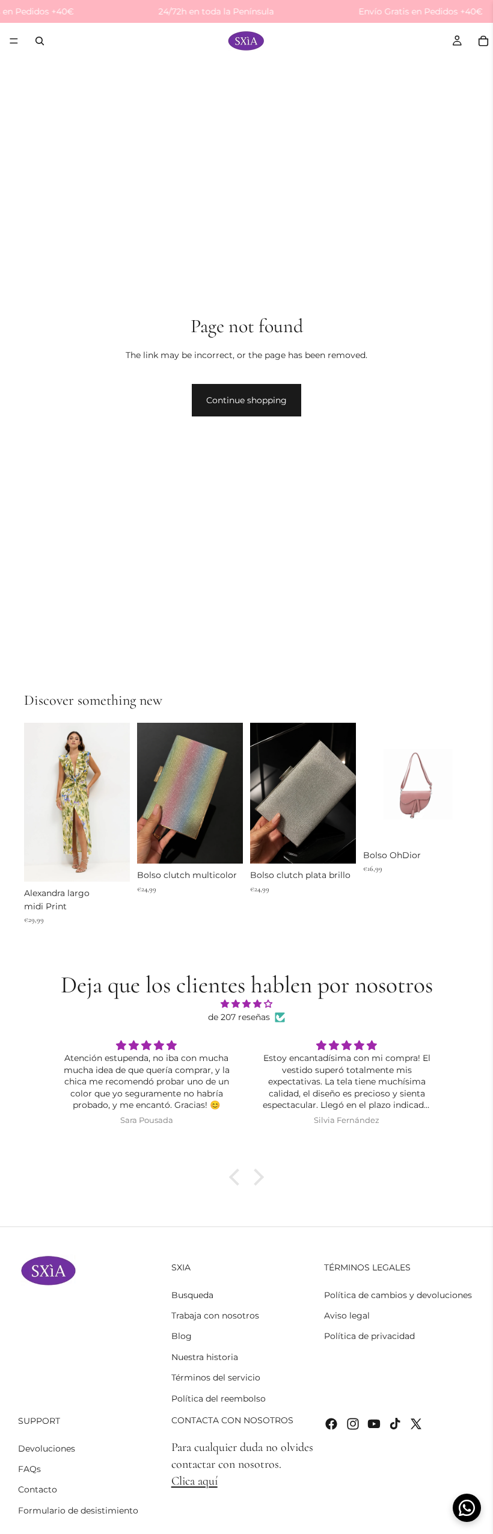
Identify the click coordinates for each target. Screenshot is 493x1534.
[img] (246, 1003)
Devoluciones (46, 1448)
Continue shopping (246, 400)
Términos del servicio (215, 1377)
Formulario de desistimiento (78, 1510)
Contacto (37, 1489)
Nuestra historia (204, 1356)
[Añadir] (111, 863)
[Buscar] (39, 41)
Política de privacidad (369, 1336)
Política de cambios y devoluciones (398, 1294)
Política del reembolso (218, 1398)
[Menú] (14, 41)
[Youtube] (374, 1423)
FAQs (29, 1469)
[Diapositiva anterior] (37, 802)
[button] (237, 1176)
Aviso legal (347, 1315)
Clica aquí (194, 1481)
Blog (181, 1336)
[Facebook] (331, 1423)
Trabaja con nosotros (215, 1315)
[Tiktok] (395, 1423)
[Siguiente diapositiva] (116, 802)
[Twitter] (416, 1423)
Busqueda (192, 1294)
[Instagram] (353, 1423)
